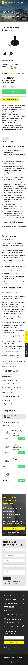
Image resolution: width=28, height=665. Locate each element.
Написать (7, 578)
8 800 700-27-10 (13, 622)
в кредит (12, 80)
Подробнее (21, 438)
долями (11, 82)
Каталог (7, 595)
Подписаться (14, 642)
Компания (8, 611)
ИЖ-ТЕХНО (14, 252)
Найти (14, 528)
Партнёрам (9, 607)
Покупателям (10, 599)
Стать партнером (14, 532)
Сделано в (7, 662)
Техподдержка (11, 603)
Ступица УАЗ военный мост (12, 261)
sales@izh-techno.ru (14, 619)
